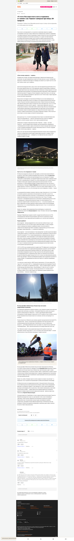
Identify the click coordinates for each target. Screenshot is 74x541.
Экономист (22, 472)
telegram (20, 513)
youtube (20, 515)
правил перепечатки (28, 535)
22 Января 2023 (20, 11)
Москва (24, 3)
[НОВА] (46, 7)
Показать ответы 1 (21, 446)
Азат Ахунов (19, 409)
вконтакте (21, 512)
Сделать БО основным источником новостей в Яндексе (37, 420)
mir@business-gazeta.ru (34, 508)
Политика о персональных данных (22, 531)
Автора (32, 431)
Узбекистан (23, 13)
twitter (39, 512)
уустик (21, 439)
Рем (20, 450)
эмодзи (22, 444)
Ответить (28, 446)
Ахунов (19, 13)
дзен (39, 513)
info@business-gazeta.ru (21, 508)
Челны (18, 3)
